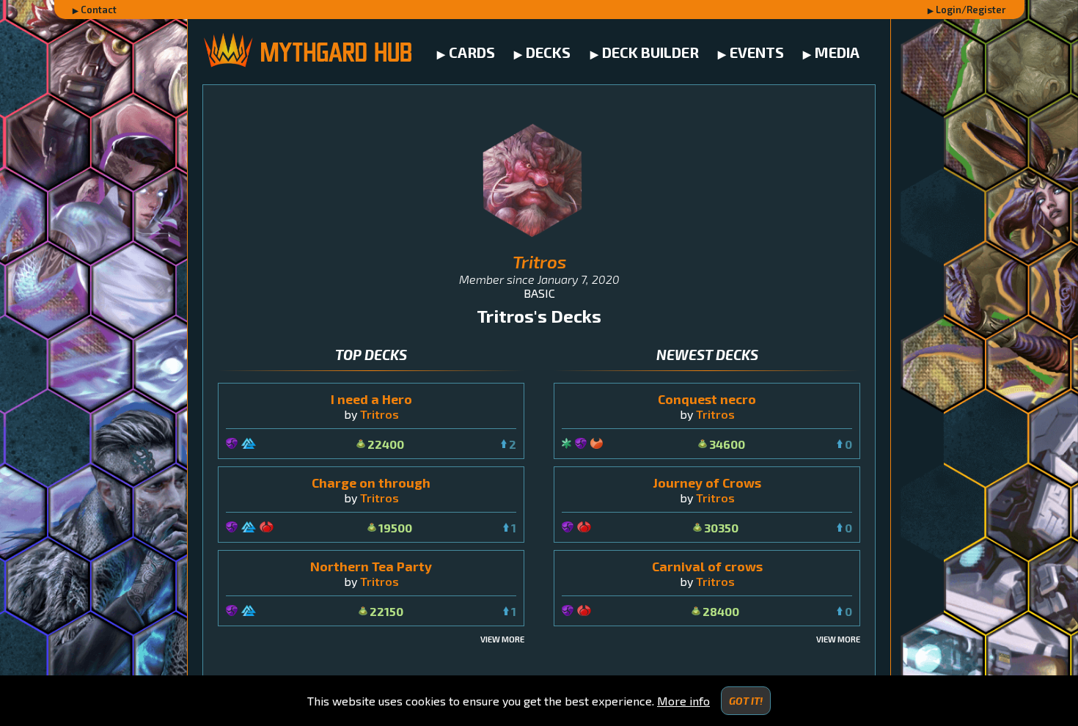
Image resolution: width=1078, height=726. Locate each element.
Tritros (379, 414)
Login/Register (971, 9)
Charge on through (371, 482)
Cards (472, 52)
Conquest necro (707, 399)
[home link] (306, 51)
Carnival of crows (707, 566)
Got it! (746, 700)
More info (683, 701)
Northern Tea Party (371, 566)
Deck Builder (650, 52)
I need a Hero (371, 399)
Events (757, 52)
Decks (548, 52)
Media (837, 52)
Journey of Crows (707, 482)
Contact (99, 9)
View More (502, 639)
